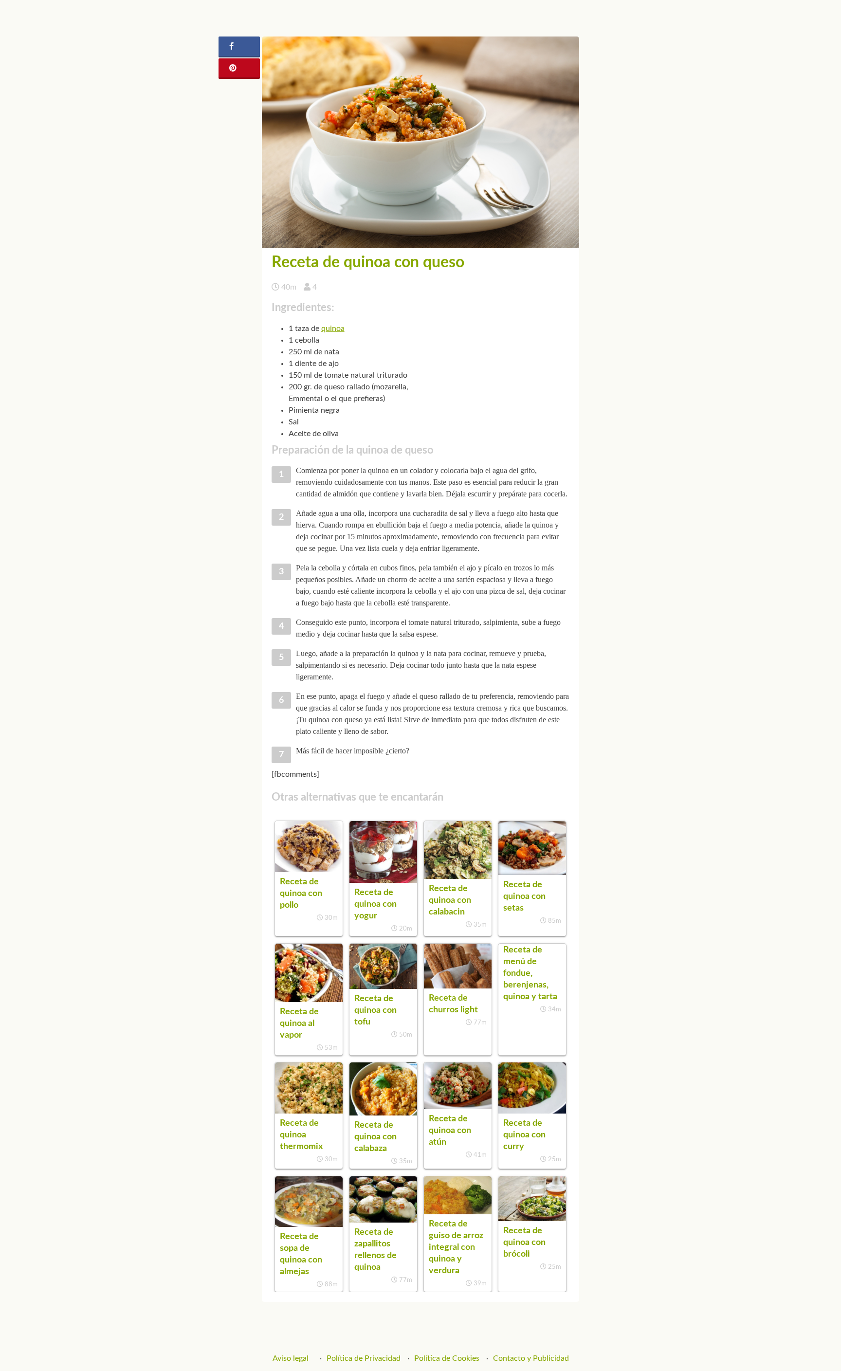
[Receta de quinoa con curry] (532, 1111)
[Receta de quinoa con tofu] (383, 986)
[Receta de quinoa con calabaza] (383, 1113)
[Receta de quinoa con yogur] (383, 880)
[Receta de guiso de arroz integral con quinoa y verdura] (458, 1212)
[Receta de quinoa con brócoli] (532, 1219)
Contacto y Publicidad (531, 1358)
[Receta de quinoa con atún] (458, 1107)
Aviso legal (291, 1358)
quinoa (333, 328)
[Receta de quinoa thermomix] (309, 1111)
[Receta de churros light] (458, 986)
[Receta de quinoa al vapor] (309, 1000)
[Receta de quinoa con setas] (532, 873)
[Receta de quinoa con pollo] (309, 870)
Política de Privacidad (364, 1358)
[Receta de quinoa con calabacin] (458, 876)
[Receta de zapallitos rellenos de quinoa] (383, 1220)
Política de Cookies (446, 1358)
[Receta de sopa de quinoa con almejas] (309, 1224)
